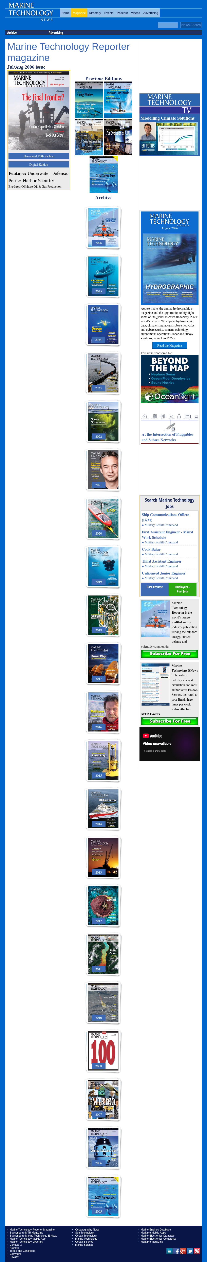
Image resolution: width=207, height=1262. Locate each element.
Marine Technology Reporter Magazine (32, 1229)
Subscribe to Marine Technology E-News (33, 1235)
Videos (135, 13)
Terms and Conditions (22, 1250)
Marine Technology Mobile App (27, 1238)
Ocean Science (84, 1241)
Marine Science (84, 1244)
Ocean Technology (86, 1235)
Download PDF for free (39, 156)
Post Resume (155, 587)
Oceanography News (87, 1229)
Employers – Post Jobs (182, 589)
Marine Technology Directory (26, 1241)
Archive (12, 32)
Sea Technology (84, 1232)
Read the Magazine (169, 345)
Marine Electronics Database (157, 1235)
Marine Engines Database (156, 1229)
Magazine (79, 13)
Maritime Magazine (152, 1241)
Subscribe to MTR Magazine (26, 1232)
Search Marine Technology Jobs (169, 503)
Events (109, 13)
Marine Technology (86, 1238)
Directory (95, 13)
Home (65, 13)
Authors (14, 1247)
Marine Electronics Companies (158, 1238)
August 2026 (169, 228)
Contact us (16, 1244)
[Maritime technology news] (30, 15)
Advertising (150, 13)
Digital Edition (38, 164)
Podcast (122, 13)
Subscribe (169, 654)
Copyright (15, 1253)
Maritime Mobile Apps (153, 1232)
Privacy (14, 1256)
